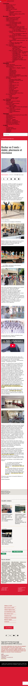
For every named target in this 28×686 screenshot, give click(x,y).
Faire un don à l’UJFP (9, 606)
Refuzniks (4, 577)
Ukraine (17, 579)
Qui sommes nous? (8, 612)
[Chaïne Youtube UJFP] (14, 634)
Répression (10, 577)
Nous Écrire (3, 657)
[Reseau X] (10, 634)
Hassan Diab (10, 569)
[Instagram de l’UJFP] (18, 634)
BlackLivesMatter (6, 563)
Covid (19, 565)
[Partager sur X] (3, 179)
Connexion (6, 620)
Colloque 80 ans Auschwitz (17, 563)
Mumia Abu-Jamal (16, 572)
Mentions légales (8, 618)
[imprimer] (18, 179)
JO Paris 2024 (18, 569)
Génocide (4, 569)
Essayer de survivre (14, 389)
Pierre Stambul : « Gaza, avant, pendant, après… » (4, 587)
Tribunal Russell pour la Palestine (16, 578)
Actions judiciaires (6, 561)
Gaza (22, 174)
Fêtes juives (21, 566)
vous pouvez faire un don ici (13, 465)
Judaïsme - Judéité (6, 570)
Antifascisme (23, 561)
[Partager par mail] (15, 179)
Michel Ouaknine (4, 174)
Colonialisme (5, 564)
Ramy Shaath (21, 575)
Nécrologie (14, 573)
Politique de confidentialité (10, 616)
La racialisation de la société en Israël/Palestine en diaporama (22, 588)
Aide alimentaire (15, 561)
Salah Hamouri (17, 577)
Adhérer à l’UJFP (8, 604)
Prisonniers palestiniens (14, 574)
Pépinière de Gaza (12, 575)
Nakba (22, 572)
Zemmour (19, 580)
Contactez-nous (7, 614)
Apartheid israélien (6, 562)
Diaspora (24, 565)
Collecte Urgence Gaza (9, 608)
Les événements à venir (9, 610)
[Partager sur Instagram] (11, 179)
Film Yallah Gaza (10, 138)
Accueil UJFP (4, 138)
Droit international (6, 566)
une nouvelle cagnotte (6, 453)
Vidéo (14, 580)
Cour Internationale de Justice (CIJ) (17, 564)
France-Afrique (14, 566)
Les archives (9, 626)
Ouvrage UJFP (21, 573)
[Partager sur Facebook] (7, 179)
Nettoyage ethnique (6, 573)
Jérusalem (14, 570)
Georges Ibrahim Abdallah (15, 567)
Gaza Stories (5, 567)
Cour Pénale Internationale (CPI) (9, 565)
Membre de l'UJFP (5, 492)
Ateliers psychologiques (16, 562)
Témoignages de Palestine (8, 579)
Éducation (4, 581)
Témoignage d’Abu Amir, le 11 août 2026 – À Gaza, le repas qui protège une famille (7, 540)
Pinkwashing (4, 574)
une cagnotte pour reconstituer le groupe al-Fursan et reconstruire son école (12, 385)
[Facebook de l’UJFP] (6, 634)
